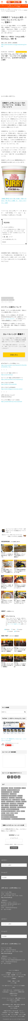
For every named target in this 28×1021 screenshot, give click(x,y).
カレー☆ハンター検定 (21, 974)
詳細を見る (14, 355)
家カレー (22, 811)
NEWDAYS (5, 1012)
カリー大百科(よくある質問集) (13, 790)
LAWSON (11, 788)
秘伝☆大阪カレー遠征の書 (19, 1004)
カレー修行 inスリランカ (7, 985)
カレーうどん (16, 791)
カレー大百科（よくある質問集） (13, 1000)
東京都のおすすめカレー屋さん (8, 815)
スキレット (18, 801)
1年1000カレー (5, 788)
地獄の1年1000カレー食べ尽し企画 (8, 811)
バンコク (21, 805)
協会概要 (13, 974)
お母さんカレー (17, 788)
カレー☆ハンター (13, 1019)
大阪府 (18, 811)
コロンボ (22, 799)
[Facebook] (8, 777)
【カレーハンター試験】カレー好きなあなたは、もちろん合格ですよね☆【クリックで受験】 (14, 6)
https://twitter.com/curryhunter (9, 384)
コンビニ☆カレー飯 (10, 801)
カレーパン (20, 795)
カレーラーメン (19, 797)
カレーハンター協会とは (14, 970)
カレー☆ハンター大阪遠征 (7, 791)
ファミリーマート (5, 807)
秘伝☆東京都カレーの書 (7, 1004)
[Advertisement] (14, 79)
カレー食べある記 (16, 799)
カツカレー (4, 790)
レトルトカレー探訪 (21, 807)
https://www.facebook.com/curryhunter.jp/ (12, 379)
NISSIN (4, 242)
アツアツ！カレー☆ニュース (8, 998)
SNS (14, 987)
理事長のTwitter (21, 991)
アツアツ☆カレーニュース (8, 297)
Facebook (20, 629)
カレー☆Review (14, 1008)
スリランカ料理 (13, 803)
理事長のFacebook (13, 993)
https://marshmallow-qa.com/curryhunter (11, 401)
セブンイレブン (21, 803)
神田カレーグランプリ (6, 819)
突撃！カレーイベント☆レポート (18, 819)
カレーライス (11, 797)
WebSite (7, 629)
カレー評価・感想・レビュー (8, 300)
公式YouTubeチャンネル (19, 990)
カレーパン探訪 (5, 797)
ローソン (3, 809)
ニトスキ (6, 805)
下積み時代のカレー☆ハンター (13, 809)
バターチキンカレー (14, 805)
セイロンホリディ (10, 319)
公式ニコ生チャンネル (8, 990)
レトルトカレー (13, 807)
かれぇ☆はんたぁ (10, 616)
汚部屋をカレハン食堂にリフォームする (9, 817)
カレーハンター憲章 (6, 974)
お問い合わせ (21, 976)
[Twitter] (15, 777)
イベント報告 (13, 982)
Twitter (14, 629)
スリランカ (24, 801)
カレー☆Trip (14, 1001)
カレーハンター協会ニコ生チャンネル (9, 795)
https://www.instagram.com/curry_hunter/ (12, 389)
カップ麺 (23, 788)
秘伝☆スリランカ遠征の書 (14, 1006)
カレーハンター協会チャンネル (14, 624)
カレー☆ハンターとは (17, 972)
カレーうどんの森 (5, 793)
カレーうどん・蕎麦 (6, 1014)
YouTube (17, 631)
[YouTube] (18, 777)
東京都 (16, 813)
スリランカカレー (5, 803)
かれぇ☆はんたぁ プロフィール (10, 976)
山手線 (8, 813)
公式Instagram (6, 991)
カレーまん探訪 (13, 793)
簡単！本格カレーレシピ (20, 998)
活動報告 (14, 978)
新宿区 (12, 813)
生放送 (9, 981)
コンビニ (3, 801)
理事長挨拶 (8, 972)
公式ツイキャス (13, 991)
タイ (2, 805)
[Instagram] (12, 777)
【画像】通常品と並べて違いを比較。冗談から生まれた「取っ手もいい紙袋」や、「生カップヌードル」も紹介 (13, 201)
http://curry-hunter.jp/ (6, 897)
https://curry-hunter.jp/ (7, 375)
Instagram (11, 631)
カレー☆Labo (14, 995)
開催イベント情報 (16, 981)
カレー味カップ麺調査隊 (7, 302)
